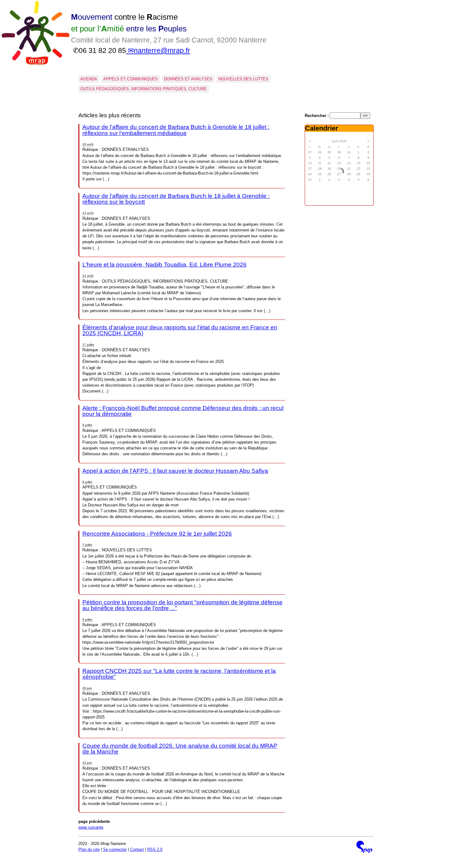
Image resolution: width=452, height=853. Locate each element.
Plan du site (89, 849)
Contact (137, 849)
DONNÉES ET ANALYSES (188, 79)
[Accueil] (35, 65)
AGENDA (88, 79)
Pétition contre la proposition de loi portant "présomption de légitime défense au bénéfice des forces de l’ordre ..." (182, 605)
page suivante (90, 827)
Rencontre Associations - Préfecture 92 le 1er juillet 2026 (157, 533)
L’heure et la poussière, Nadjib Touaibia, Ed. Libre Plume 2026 (164, 264)
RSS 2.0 (154, 849)
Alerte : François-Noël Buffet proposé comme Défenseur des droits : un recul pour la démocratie (182, 411)
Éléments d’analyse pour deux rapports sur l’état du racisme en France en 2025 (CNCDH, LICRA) (179, 330)
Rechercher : (317, 115)
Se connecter (115, 849)
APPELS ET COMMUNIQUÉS (130, 79)
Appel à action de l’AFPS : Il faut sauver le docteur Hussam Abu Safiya (175, 471)
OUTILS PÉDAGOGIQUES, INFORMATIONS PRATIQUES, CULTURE (143, 89)
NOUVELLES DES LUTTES (243, 79)
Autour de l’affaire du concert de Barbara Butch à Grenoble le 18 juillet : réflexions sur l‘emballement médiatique (175, 130)
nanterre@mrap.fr (162, 50)
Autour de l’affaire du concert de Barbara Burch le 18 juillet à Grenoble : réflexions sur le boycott (176, 199)
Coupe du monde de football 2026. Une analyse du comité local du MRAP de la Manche (179, 748)
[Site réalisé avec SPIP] (364, 847)
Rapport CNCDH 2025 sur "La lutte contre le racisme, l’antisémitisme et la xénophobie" (179, 674)
